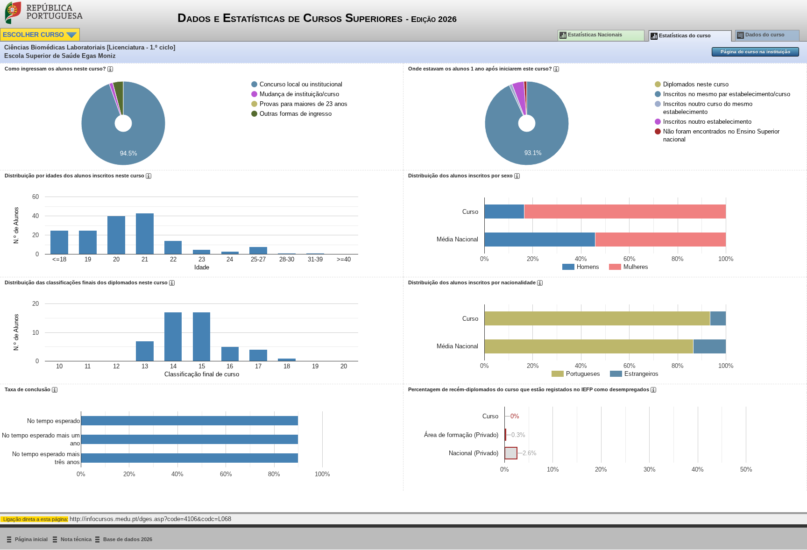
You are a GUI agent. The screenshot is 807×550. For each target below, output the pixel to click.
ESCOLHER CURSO (34, 34)
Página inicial (32, 539)
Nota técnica (76, 539)
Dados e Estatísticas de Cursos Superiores (317, 18)
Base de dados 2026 (127, 539)
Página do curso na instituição (755, 51)
